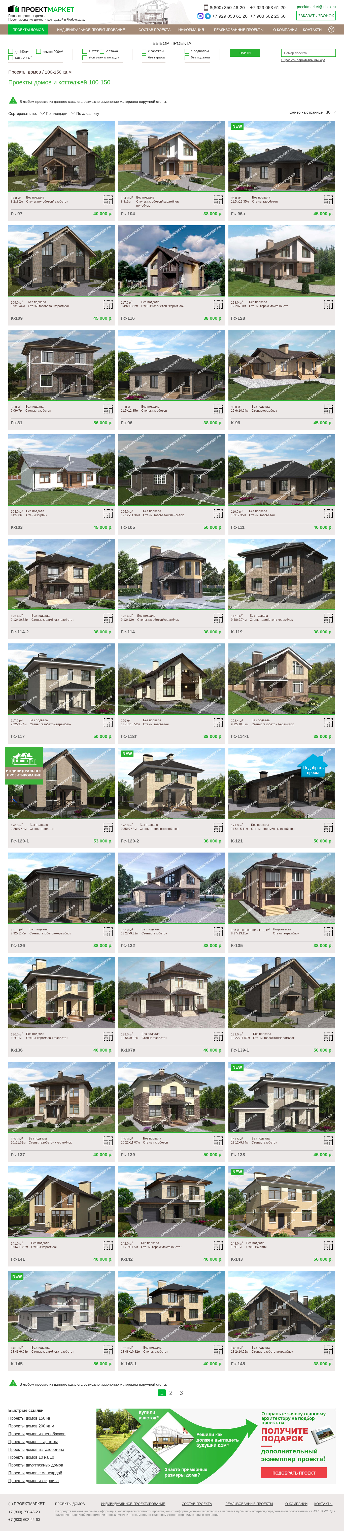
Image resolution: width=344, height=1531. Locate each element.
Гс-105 (128, 527)
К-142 (127, 1259)
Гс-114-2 (20, 631)
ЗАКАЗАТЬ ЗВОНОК (316, 16)
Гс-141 (18, 1259)
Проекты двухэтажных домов (35, 1465)
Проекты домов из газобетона (36, 1449)
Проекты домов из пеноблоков (36, 1434)
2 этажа (112, 51)
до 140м (21, 51)
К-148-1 (129, 1363)
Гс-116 (128, 318)
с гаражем (156, 51)
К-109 (17, 318)
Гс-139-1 (240, 1050)
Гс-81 (16, 422)
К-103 (17, 527)
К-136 (17, 1050)
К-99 (235, 422)
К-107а (128, 1050)
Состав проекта (154, 30)
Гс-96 (126, 422)
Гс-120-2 (130, 840)
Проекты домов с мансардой (35, 1473)
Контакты (312, 30)
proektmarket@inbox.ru (316, 7)
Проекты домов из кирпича (33, 1481)
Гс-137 (18, 1154)
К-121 (237, 840)
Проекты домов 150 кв (29, 1418)
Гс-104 (128, 213)
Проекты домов (28, 30)
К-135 (237, 945)
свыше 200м (53, 51)
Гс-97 (16, 213)
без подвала (200, 57)
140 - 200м (23, 57)
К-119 (237, 631)
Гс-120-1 (20, 840)
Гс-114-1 (240, 736)
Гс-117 (18, 736)
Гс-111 (238, 527)
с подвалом (200, 51)
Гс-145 (238, 1363)
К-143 (237, 1259)
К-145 (17, 1363)
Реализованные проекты (238, 30)
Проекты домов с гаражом (33, 1442)
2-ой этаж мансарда (104, 57)
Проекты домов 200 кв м (31, 1426)
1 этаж (94, 51)
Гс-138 (238, 1154)
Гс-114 (128, 631)
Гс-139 (128, 1154)
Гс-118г (129, 736)
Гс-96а (238, 213)
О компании (285, 30)
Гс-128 (238, 318)
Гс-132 (128, 945)
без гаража (156, 57)
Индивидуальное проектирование (91, 30)
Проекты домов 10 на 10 (31, 1457)
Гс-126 (18, 945)
